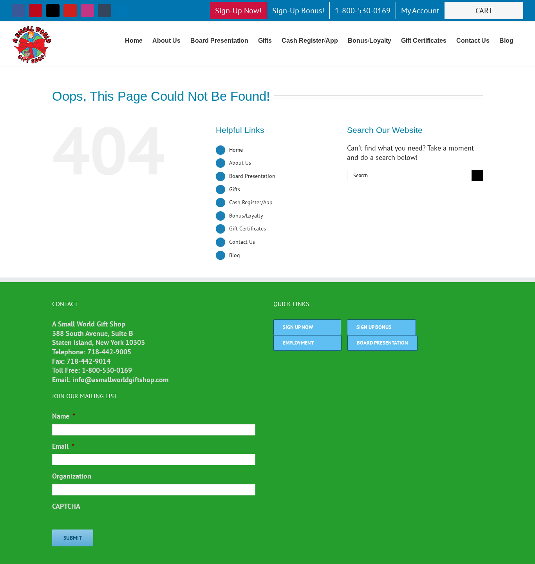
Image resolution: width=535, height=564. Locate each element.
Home (236, 149)
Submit (72, 537)
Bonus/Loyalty (246, 215)
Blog (234, 255)
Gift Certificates (247, 228)
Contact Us (242, 241)
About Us (240, 162)
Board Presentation (252, 176)
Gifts (234, 189)
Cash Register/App (251, 202)
